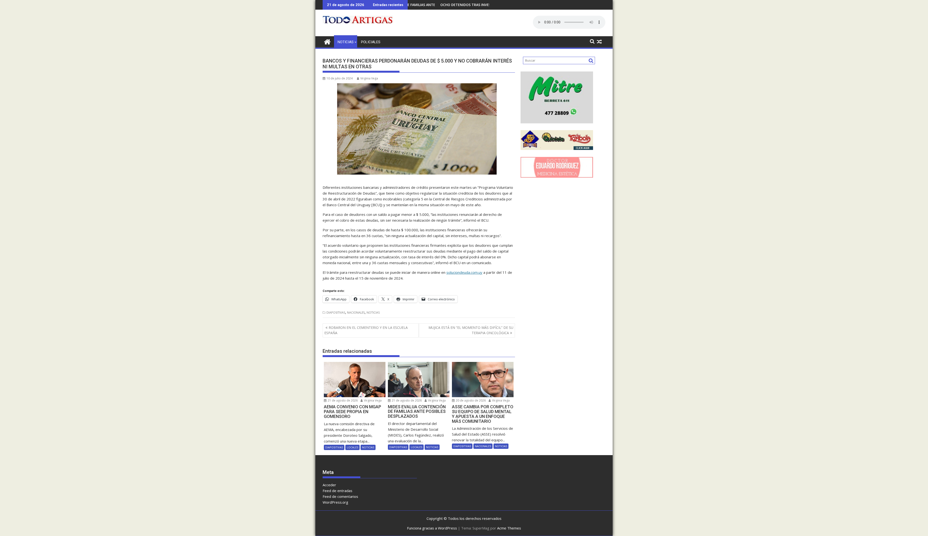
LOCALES (352, 447)
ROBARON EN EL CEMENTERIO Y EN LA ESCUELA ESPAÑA (366, 330)
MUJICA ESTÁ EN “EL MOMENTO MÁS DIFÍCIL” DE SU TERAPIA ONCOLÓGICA (470, 330)
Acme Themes (509, 528)
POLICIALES (370, 42)
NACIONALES (356, 312)
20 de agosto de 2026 (470, 400)
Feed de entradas (337, 490)
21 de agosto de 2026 (342, 400)
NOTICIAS (346, 42)
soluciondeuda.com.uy (464, 272)
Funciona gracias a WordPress (432, 528)
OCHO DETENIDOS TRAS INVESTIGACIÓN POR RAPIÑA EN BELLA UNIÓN (461, 4)
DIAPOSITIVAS (335, 312)
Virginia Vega (369, 78)
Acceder (329, 484)
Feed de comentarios (340, 496)
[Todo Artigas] (327, 41)
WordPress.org (335, 502)
